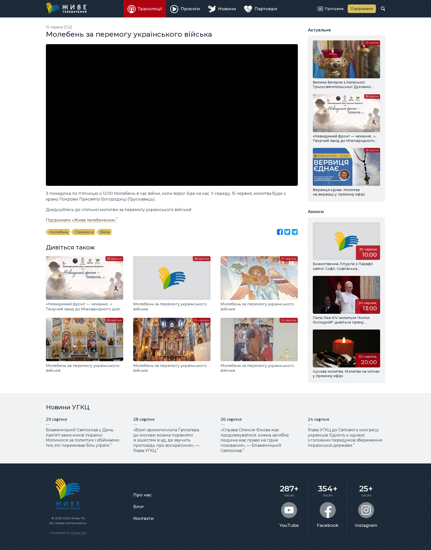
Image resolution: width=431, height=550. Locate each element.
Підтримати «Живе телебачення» (81, 220)
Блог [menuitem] (138, 506)
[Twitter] (287, 232)
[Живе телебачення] (66, 7)
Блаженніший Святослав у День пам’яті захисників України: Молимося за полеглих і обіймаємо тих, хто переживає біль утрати (82, 438)
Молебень (59, 232)
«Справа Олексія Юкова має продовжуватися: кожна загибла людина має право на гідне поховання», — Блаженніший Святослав (254, 440)
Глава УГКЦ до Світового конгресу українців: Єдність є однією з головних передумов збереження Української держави (345, 438)
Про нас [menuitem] (142, 494)
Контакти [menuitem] (143, 518)
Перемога (84, 232)
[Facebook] (280, 232)
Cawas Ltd (78, 533)
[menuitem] (144, 8)
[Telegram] (295, 232)
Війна (105, 232)
